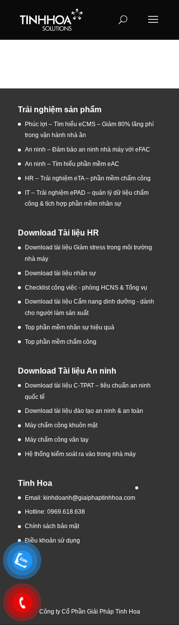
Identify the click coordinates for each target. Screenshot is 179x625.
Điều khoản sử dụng (52, 540)
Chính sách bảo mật (52, 526)
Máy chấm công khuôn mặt (61, 425)
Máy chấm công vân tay (57, 439)
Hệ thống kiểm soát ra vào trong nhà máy (80, 454)
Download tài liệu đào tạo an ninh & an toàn (85, 410)
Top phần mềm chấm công (60, 341)
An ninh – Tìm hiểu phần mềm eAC (73, 163)
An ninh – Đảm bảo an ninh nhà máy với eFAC (87, 149)
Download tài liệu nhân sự (60, 273)
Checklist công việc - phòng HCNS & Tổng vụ (86, 287)
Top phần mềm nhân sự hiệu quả (69, 327)
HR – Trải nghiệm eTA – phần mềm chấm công (88, 178)
